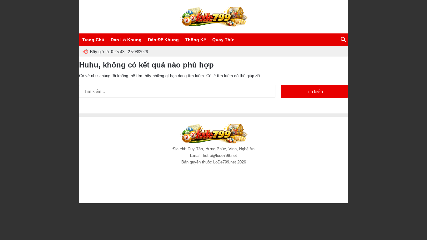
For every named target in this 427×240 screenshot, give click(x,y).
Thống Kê (195, 39)
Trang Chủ (93, 39)
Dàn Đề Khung (163, 39)
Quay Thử (223, 39)
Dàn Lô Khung (126, 39)
